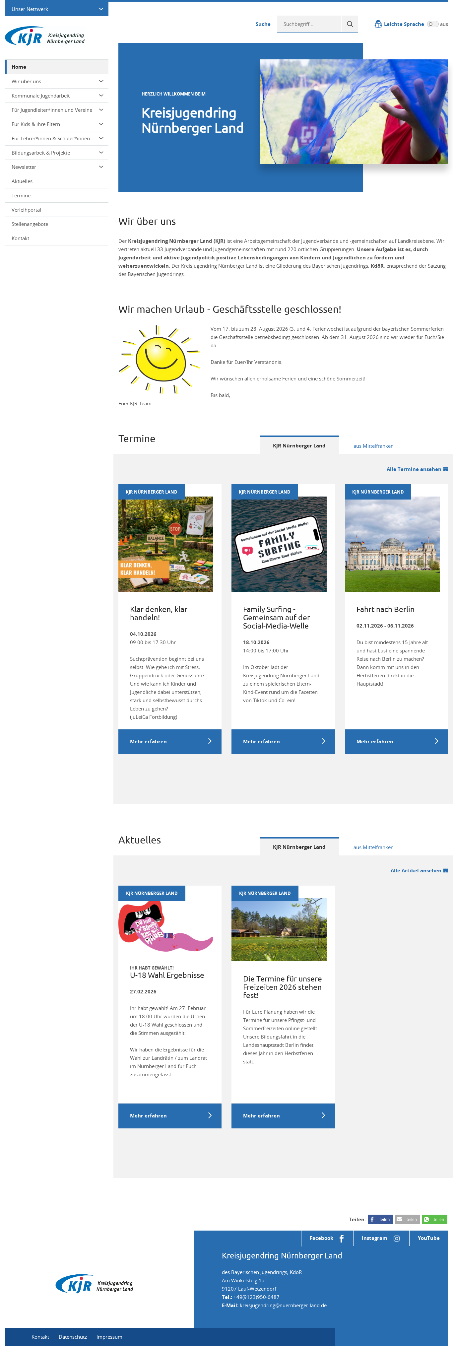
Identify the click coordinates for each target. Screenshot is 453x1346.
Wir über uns (26, 81)
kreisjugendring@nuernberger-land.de (283, 1305)
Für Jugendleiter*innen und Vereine (52, 109)
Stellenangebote (30, 224)
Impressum (109, 1336)
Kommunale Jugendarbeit (41, 95)
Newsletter (24, 167)
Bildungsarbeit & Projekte (41, 152)
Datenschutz (73, 1336)
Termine (21, 195)
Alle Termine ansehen (414, 469)
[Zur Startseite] (45, 35)
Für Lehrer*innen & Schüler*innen (51, 138)
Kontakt (20, 238)
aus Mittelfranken (374, 445)
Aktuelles (22, 181)
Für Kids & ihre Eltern (36, 124)
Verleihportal (26, 209)
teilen (384, 1219)
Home (19, 66)
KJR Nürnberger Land (299, 445)
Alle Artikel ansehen (416, 870)
